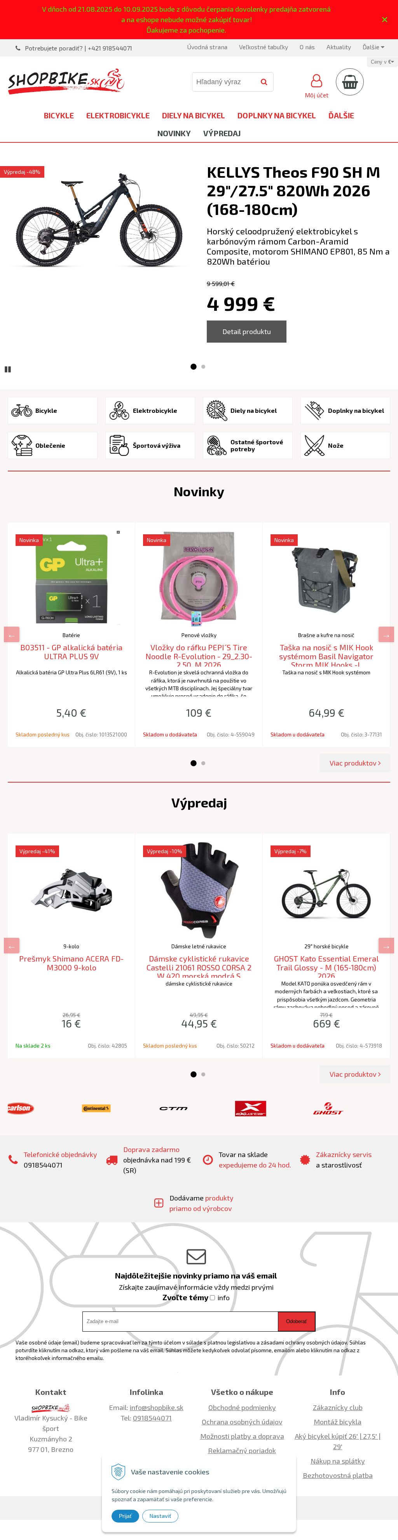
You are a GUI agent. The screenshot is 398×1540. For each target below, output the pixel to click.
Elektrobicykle (118, 115)
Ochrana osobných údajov (242, 1421)
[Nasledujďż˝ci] (386, 634)
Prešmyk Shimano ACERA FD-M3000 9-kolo (71, 963)
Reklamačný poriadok (242, 1450)
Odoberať (296, 1321)
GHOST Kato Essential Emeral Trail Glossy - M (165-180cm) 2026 (326, 967)
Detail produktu (246, 331)
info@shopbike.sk (156, 1407)
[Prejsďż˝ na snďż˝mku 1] (193, 367)
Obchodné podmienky (242, 1407)
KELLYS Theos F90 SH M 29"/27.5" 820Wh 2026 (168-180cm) (293, 190)
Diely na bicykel (193, 115)
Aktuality (338, 46)
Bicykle (59, 115)
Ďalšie (372, 46)
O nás (307, 46)
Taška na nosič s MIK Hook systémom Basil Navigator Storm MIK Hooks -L (326, 656)
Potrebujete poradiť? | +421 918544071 (78, 48)
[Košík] (350, 81)
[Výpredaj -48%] (99, 222)
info (224, 1297)
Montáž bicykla (337, 1421)
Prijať (125, 1516)
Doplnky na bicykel (276, 115)
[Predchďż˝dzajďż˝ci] (11, 634)
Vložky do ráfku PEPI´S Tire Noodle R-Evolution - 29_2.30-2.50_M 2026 (198, 656)
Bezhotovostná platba (338, 1475)
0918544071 (152, 1418)
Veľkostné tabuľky (263, 46)
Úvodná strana (207, 46)
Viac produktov (354, 763)
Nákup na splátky (338, 1461)
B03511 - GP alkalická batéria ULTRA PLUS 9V (71, 652)
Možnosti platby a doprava (242, 1436)
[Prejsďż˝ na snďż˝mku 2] (203, 367)
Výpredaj (222, 133)
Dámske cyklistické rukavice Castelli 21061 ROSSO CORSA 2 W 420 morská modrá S (199, 967)
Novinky (174, 133)
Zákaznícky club (338, 1407)
